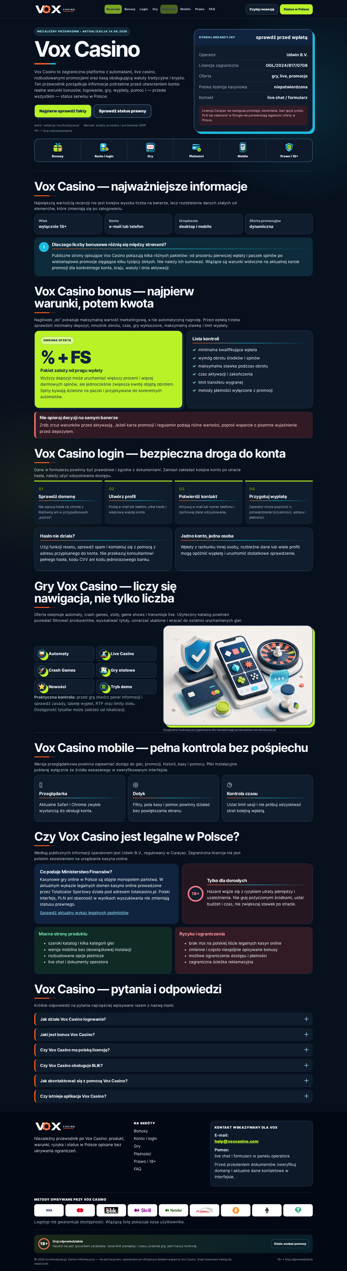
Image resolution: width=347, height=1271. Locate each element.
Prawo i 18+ (145, 1161)
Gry (155, 9)
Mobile (185, 9)
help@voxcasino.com (236, 1141)
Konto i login (145, 1138)
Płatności (169, 9)
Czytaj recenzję (262, 9)
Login (144, 9)
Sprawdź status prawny (122, 111)
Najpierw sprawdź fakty (62, 111)
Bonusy (129, 9)
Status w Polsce (296, 9)
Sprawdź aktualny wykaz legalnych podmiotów (84, 912)
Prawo (199, 9)
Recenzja (113, 9)
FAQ (212, 9)
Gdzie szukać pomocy (290, 1243)
